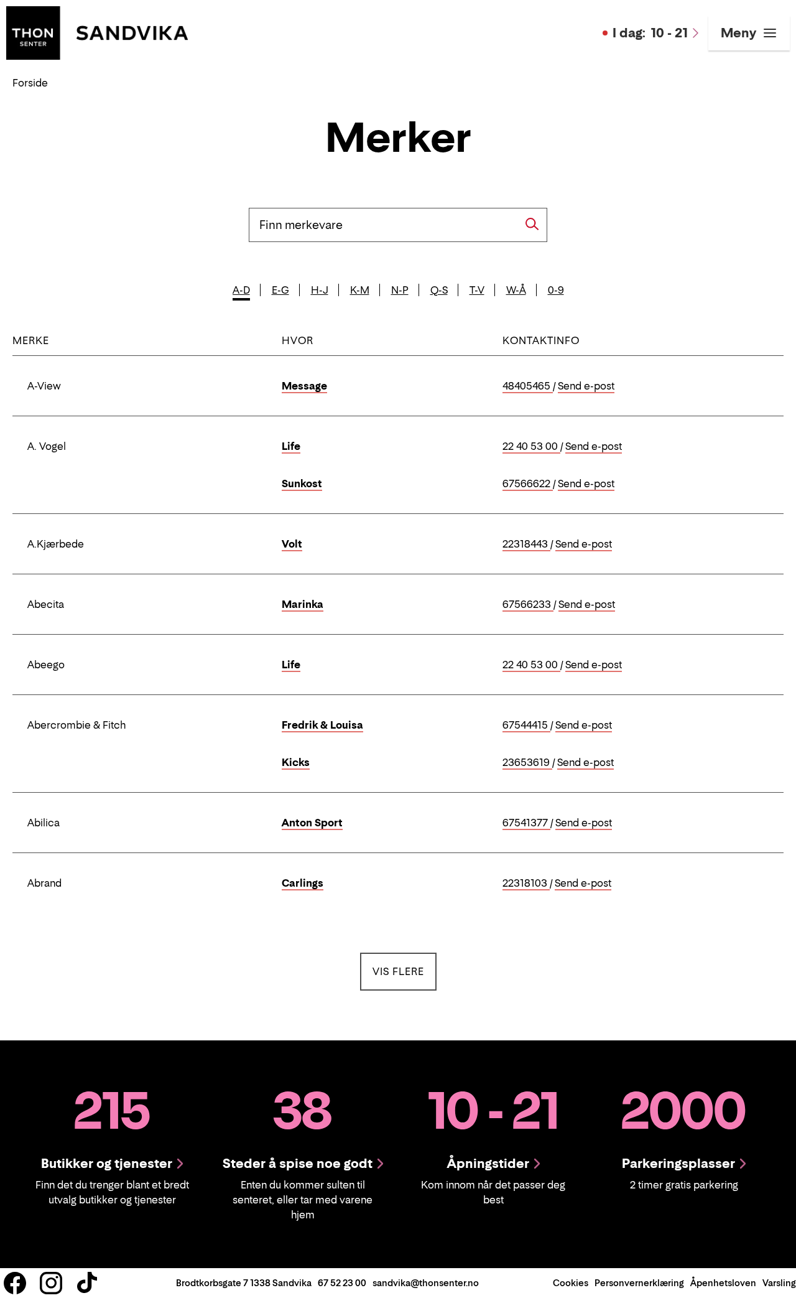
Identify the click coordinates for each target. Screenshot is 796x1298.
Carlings (302, 883)
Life (291, 446)
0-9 (556, 290)
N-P (400, 290)
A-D (241, 290)
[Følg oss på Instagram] (51, 1283)
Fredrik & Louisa (322, 725)
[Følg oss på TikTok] (87, 1283)
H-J (319, 290)
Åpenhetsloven (723, 1282)
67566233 (527, 605)
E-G (280, 290)
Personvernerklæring (639, 1282)
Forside (30, 83)
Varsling (779, 1282)
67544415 (526, 725)
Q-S (439, 290)
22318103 (526, 883)
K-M (359, 290)
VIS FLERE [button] (405, 971)
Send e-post (586, 386)
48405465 (527, 386)
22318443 (526, 544)
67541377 (526, 823)
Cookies (570, 1282)
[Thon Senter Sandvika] (97, 32)
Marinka (302, 604)
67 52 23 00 (342, 1282)
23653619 (527, 763)
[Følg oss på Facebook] (15, 1283)
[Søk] (532, 224)
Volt (292, 544)
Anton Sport (312, 822)
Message (304, 386)
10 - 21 (650, 33)
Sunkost (302, 483)
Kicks (296, 762)
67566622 (527, 484)
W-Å (516, 290)
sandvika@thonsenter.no (426, 1282)
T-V (477, 290)
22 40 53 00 (531, 447)
